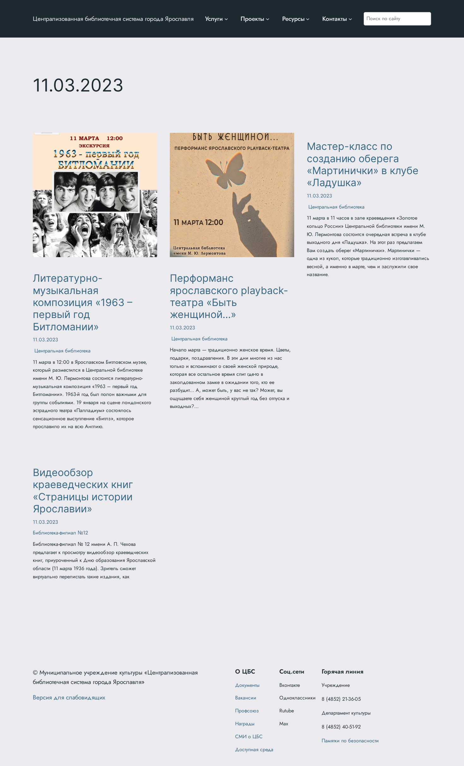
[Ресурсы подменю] (308, 19)
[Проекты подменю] (268, 19)
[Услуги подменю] (226, 19)
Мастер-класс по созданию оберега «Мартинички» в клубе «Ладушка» (363, 164)
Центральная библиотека (62, 350)
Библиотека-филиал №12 (60, 532)
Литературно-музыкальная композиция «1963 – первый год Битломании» (82, 302)
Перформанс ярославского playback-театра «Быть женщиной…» (229, 296)
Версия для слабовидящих (69, 697)
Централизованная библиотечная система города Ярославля (113, 18)
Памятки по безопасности (350, 740)
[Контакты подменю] (350, 19)
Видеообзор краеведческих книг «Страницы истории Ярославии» (83, 491)
